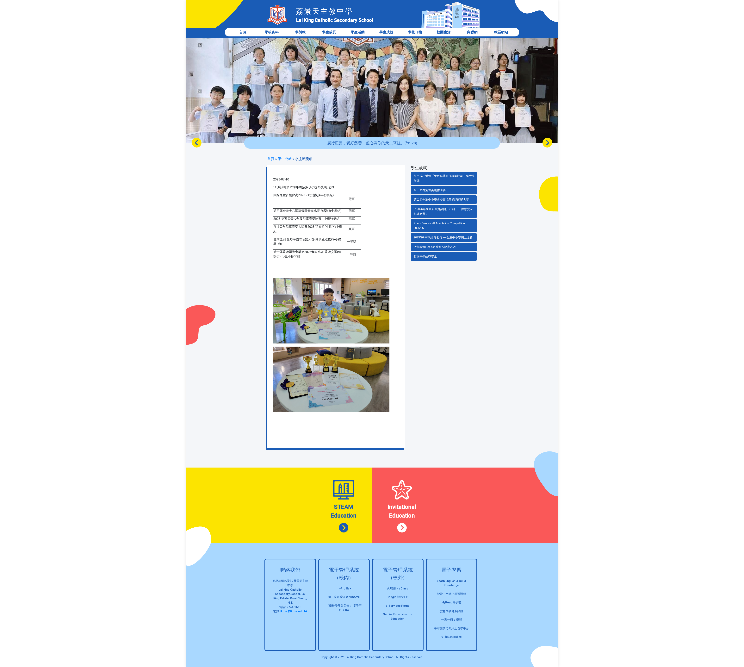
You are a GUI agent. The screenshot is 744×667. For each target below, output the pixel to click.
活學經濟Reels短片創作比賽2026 (435, 247)
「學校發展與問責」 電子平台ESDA (344, 608)
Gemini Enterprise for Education (397, 616)
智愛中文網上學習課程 (451, 594)
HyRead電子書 (451, 602)
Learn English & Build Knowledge (451, 583)
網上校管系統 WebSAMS (344, 597)
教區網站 (501, 32)
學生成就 (285, 159)
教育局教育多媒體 (451, 611)
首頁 (242, 32)
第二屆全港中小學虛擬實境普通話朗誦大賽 (441, 199)
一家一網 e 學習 (451, 619)
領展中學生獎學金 (425, 256)
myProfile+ (344, 588)
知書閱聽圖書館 (451, 637)
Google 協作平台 (398, 597)
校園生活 (444, 32)
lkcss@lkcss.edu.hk (293, 611)
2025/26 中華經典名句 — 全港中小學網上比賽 (443, 237)
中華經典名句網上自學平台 (451, 628)
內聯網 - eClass (397, 588)
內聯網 (472, 32)
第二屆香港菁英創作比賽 (430, 190)
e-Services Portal (398, 605)
